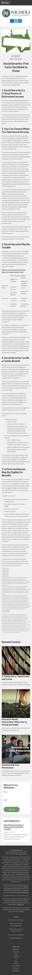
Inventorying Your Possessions (10, 766)
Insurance (16, 956)
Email (5, 800)
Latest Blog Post (12, 821)
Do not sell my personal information (19, 892)
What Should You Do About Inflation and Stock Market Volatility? (14, 827)
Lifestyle (16, 963)
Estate (16, 954)
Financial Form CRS (17, 850)
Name (6, 792)
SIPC (22, 904)
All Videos (16, 968)
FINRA (19, 904)
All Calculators (16, 970)
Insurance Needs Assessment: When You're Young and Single (14, 722)
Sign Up (12, 809)
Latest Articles (16, 966)
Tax (16, 959)
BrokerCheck (22, 854)
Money (16, 961)
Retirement (16, 949)
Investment (16, 952)
